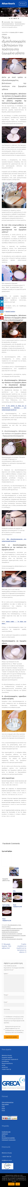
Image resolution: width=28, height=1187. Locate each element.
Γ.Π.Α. (3, 1106)
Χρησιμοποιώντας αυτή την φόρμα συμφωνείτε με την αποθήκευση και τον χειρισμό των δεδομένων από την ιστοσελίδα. (14, 1029)
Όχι (17, 1184)
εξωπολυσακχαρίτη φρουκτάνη (14, 939)
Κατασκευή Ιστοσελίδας (8, 1138)
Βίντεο (4, 1136)
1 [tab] (9, 18)
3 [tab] (13, 18)
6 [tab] (18, 18)
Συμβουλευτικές (6, 1132)
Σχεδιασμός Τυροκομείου (8, 1140)
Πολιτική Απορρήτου (7, 1102)
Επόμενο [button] (26, 12)
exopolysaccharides (11, 928)
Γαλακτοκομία (18, 22)
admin (21, 32)
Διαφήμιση (5, 1134)
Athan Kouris (8, 3)
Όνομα (6, 995)
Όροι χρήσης (5, 1104)
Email (6, 1002)
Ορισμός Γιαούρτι (10, 311)
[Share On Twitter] (2, 301)
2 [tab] (11, 18)
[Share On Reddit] (2, 311)
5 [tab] (16, 18)
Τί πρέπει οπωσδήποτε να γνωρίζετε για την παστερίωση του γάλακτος (21, 948)
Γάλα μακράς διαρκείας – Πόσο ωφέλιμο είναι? (6, 946)
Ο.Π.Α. (3, 1110)
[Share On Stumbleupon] (2, 314)
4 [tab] (14, 18)
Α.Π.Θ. (3, 1108)
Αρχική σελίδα (7, 22)
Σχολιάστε (4, 34)
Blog (12, 22)
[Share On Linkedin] (2, 304)
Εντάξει (11, 1184)
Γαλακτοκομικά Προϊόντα (8, 23)
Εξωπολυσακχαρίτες (20, 23)
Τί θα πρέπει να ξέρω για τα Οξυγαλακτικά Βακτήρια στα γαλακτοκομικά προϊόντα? (14, 408)
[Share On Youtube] (2, 317)
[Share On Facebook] (2, 298)
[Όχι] (26, 1180)
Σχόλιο (6, 973)
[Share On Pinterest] (2, 308)
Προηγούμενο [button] (2, 12)
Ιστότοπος (7, 1009)
